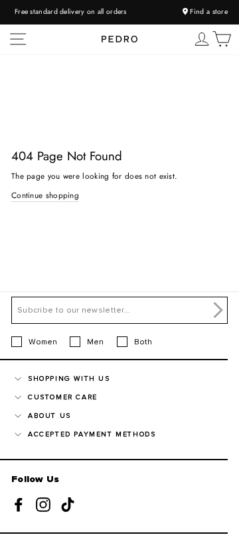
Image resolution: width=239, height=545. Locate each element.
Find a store (208, 12)
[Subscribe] (218, 311)
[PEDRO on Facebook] (18, 504)
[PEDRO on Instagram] (43, 504)
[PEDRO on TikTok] (67, 504)
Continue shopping (45, 195)
